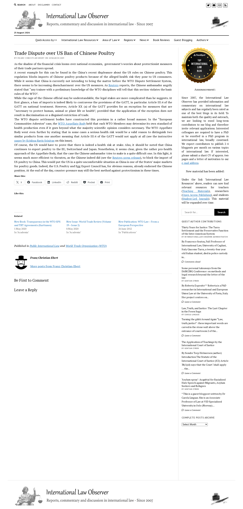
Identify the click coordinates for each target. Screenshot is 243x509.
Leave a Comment (192, 301)
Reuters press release (126, 158)
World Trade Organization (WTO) (86, 246)
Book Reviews (161, 40)
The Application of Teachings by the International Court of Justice (202, 343)
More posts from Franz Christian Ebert (55, 266)
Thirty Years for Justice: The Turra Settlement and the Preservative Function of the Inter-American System (205, 230)
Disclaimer (44, 4)
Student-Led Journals (195, 198)
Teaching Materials (196, 191)
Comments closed (192, 261)
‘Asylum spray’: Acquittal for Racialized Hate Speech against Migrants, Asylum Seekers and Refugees (204, 383)
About (32, 4)
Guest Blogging (183, 40)
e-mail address (190, 163)
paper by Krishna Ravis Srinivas (34, 141)
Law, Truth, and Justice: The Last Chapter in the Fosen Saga (204, 310)
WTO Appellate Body (72, 123)
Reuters (113, 85)
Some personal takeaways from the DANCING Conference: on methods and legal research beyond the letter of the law (204, 273)
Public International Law (44, 246)
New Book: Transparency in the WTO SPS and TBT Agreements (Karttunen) (37, 223)
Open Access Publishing (197, 195)
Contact (56, 4)
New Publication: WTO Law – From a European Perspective (138, 223)
